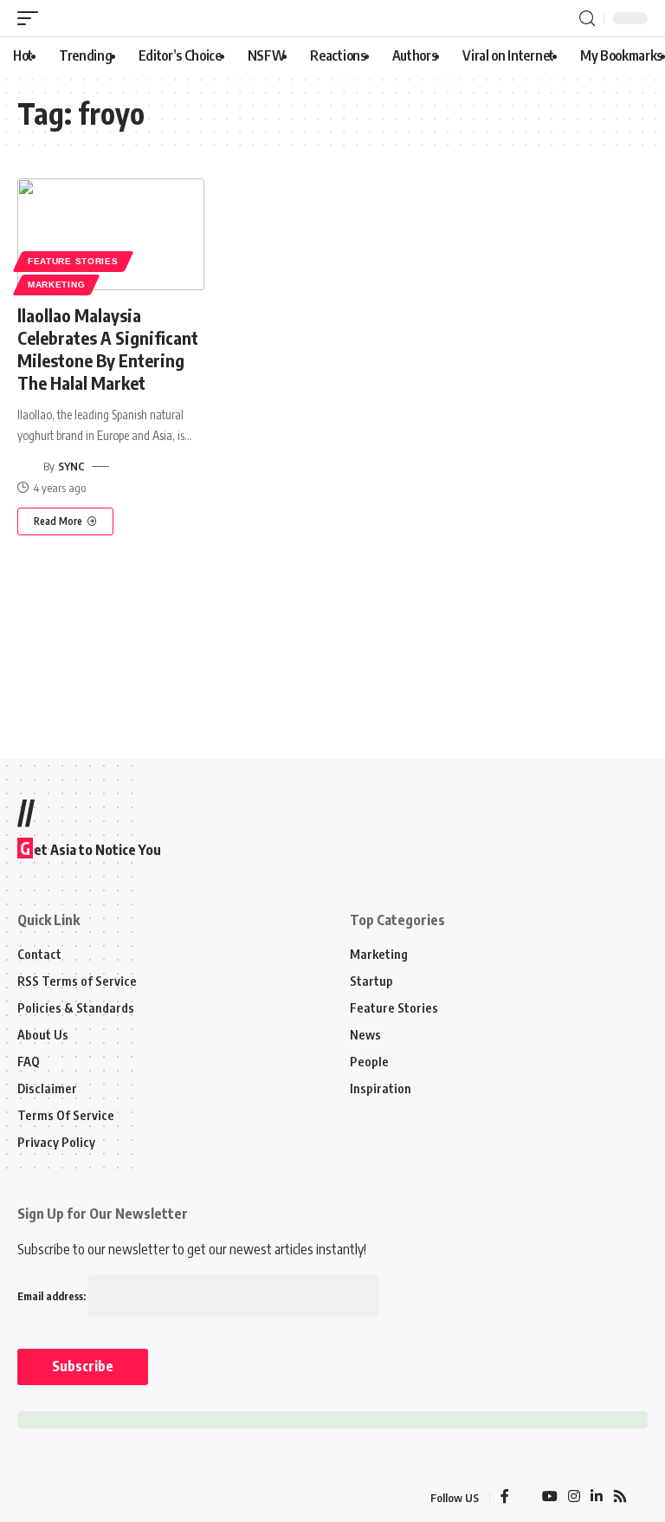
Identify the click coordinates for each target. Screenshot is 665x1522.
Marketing (56, 284)
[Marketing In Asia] (55, 1497)
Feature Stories (73, 261)
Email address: (52, 1296)
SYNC (71, 466)
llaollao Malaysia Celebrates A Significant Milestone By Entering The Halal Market (107, 348)
